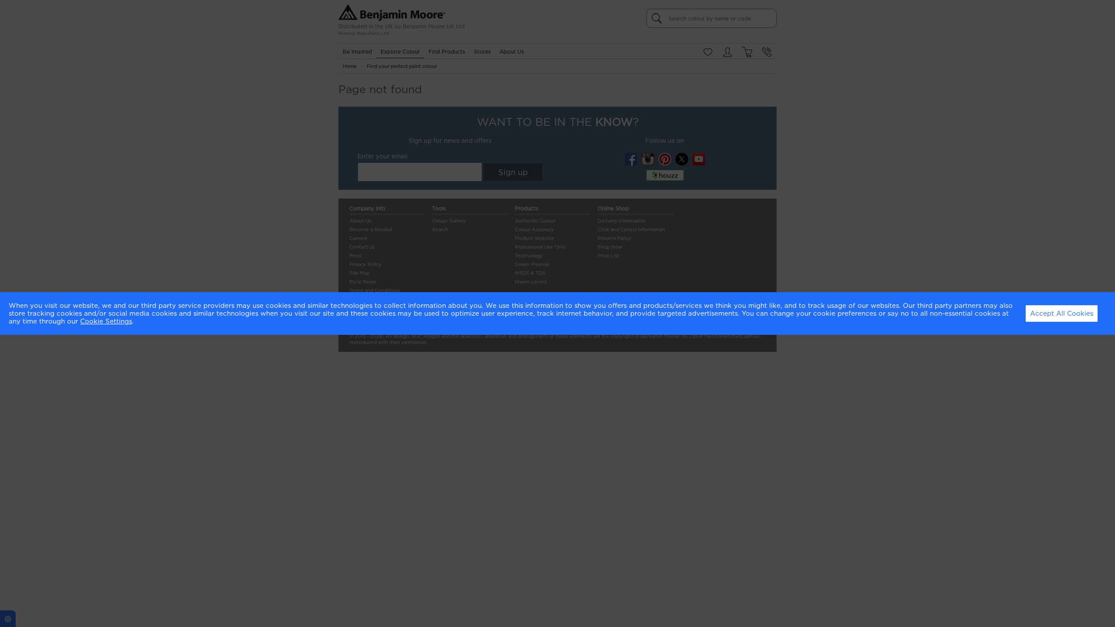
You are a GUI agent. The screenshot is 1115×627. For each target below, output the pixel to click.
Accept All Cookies (1061, 313)
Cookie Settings (106, 321)
